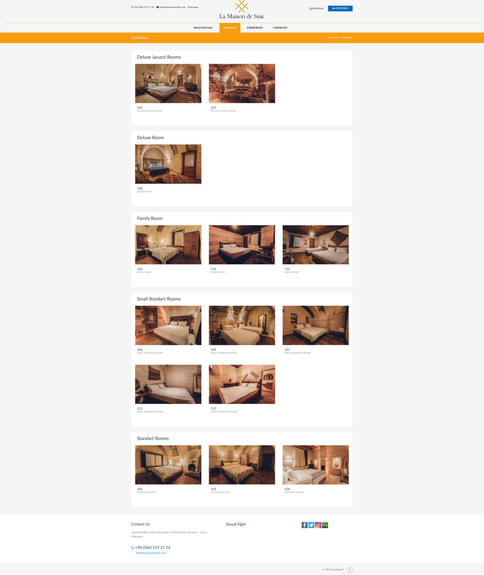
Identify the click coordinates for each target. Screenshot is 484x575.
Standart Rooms (146, 492)
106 (140, 349)
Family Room (144, 272)
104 (287, 489)
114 (213, 269)
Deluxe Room (144, 192)
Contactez (280, 28)
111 (287, 349)
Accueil (333, 38)
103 (213, 489)
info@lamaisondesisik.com (172, 7)
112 (140, 408)
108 (140, 188)
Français (318, 8)
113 (213, 408)
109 (213, 349)
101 (140, 489)
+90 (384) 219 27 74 (144, 7)
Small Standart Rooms (150, 353)
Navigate (193, 7)
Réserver (341, 8)
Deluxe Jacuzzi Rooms (149, 111)
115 (287, 269)
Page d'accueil (203, 28)
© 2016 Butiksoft (333, 569)
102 (140, 269)
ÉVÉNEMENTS (255, 28)
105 (140, 107)
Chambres (230, 28)
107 (213, 107)
